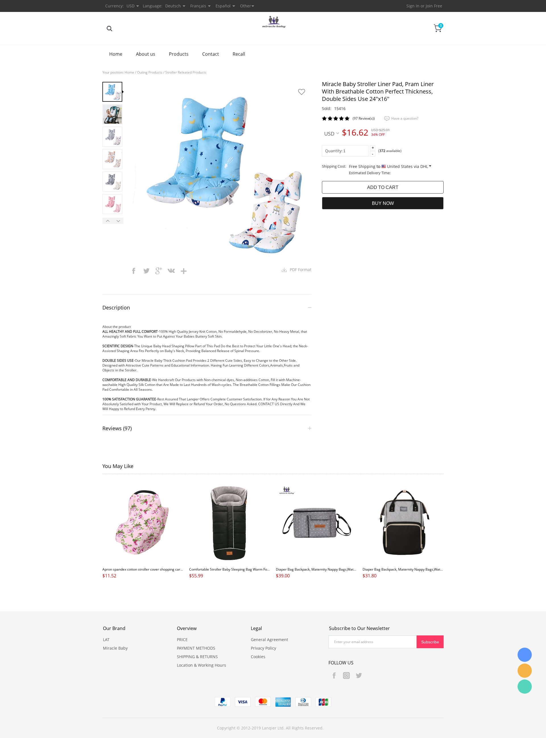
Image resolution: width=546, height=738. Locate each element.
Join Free (434, 6)
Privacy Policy (263, 648)
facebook (133, 271)
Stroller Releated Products (185, 72)
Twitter (358, 675)
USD (329, 133)
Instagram (346, 675)
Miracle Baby (115, 648)
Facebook (334, 675)
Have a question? (404, 118)
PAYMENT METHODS (196, 648)
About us (145, 54)
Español (223, 6)
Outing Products (149, 72)
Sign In (412, 6)
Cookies (258, 656)
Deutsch (173, 6)
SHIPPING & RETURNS (197, 656)
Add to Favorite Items (301, 92)
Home (115, 54)
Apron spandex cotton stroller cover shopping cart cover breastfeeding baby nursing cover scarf (178, 569)
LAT (106, 639)
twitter (146, 271)
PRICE (182, 639)
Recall (239, 54)
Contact (210, 54)
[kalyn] (525, 655)
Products (179, 54)
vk (171, 271)
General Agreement (269, 639)
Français (198, 6)
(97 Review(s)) (364, 118)
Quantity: (334, 150)
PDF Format (300, 269)
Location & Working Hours (201, 665)
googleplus (158, 271)
